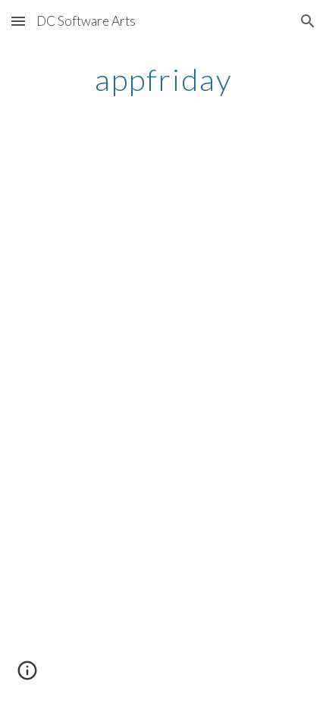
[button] (18, 21)
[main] (163, 79)
